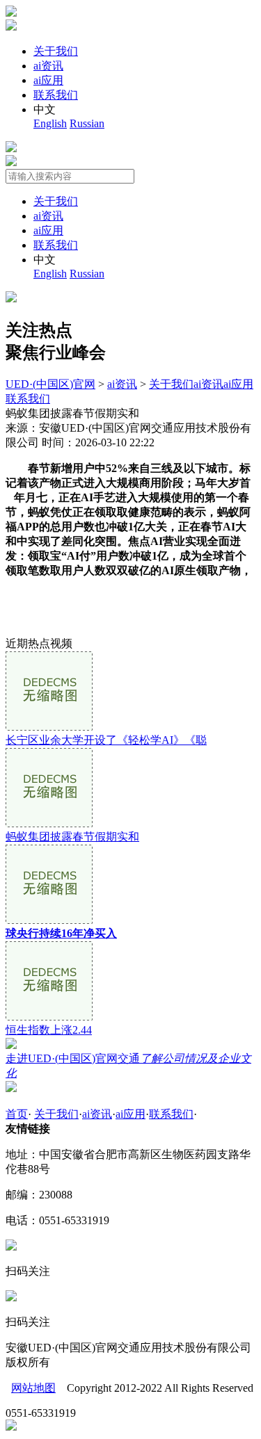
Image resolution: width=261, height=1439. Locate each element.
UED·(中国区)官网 (50, 384)
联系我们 (55, 95)
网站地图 (33, 1388)
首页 (17, 1114)
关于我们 (55, 51)
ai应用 (48, 80)
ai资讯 (48, 66)
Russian (87, 123)
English (50, 123)
